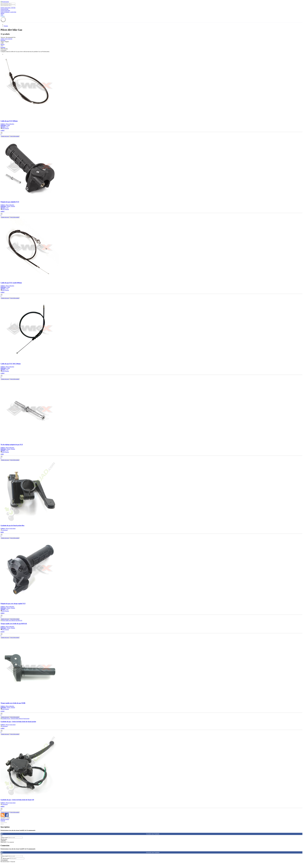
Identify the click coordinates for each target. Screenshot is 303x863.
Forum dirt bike (4, 9)
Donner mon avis (5, 136)
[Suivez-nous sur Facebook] (7, 816)
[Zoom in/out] (6, 822)
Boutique (3, 47)
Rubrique (3, 40)
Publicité (3, 820)
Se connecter (10, 842)
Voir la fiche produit (14, 136)
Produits (3, 16)
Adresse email (4, 837)
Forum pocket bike (5, 10)
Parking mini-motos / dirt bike (8, 7)
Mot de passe (4, 839)
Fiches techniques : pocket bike (8, 12)
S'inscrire (12, 861)
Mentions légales (5, 819)
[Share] (2, 822)
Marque (2, 44)
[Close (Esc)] (1, 822)
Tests (2, 14)
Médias (2, 13)
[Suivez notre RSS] (3, 816)
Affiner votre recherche (6, 38)
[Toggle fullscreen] (4, 822)
